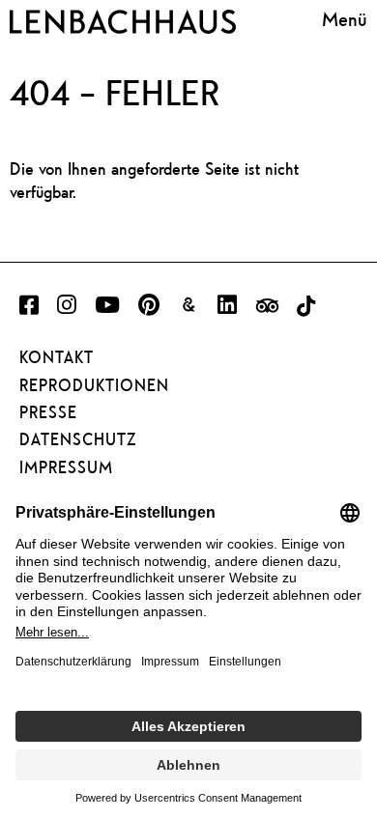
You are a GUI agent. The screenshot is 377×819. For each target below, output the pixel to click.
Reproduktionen (94, 385)
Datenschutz (77, 439)
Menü (344, 19)
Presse (48, 412)
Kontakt (56, 357)
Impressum (66, 467)
